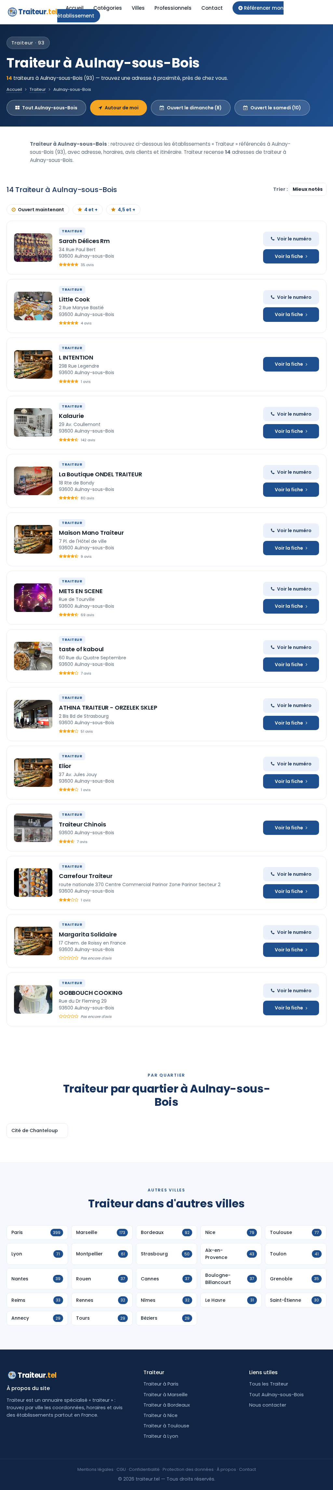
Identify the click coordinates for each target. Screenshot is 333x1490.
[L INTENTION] (33, 364)
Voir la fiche (289, 256)
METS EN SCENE (81, 591)
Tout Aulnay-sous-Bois (49, 107)
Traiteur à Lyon (160, 1436)
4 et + (91, 209)
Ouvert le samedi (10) (275, 107)
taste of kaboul (81, 649)
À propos (226, 1469)
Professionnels (173, 8)
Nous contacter (267, 1405)
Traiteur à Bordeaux (166, 1405)
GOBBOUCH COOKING (91, 993)
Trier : (281, 189)
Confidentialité (144, 1469)
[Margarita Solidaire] (33, 941)
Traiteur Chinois (82, 824)
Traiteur (37, 12)
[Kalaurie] (33, 422)
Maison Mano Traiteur (91, 533)
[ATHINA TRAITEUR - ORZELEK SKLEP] (33, 714)
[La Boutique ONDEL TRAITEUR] (33, 481)
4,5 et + (126, 209)
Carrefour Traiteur (86, 876)
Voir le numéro (294, 239)
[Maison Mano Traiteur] (33, 539)
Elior (65, 766)
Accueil (75, 8)
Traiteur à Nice (160, 1415)
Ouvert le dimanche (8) (194, 107)
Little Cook (74, 299)
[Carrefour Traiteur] (33, 882)
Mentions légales (95, 1469)
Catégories (107, 8)
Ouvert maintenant (41, 209)
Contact (212, 8)
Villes (138, 8)
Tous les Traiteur (268, 1384)
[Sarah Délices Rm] (33, 247)
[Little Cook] (33, 306)
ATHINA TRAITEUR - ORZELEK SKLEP (108, 707)
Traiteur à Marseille (165, 1394)
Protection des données (188, 1469)
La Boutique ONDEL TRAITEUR (100, 474)
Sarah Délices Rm (84, 241)
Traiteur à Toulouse (166, 1426)
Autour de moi (122, 107)
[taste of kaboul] (33, 656)
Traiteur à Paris (161, 1384)
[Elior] (33, 772)
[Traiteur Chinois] (33, 827)
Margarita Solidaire (88, 934)
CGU (121, 1469)
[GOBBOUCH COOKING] (33, 999)
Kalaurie (71, 416)
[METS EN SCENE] (33, 597)
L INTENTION (76, 357)
